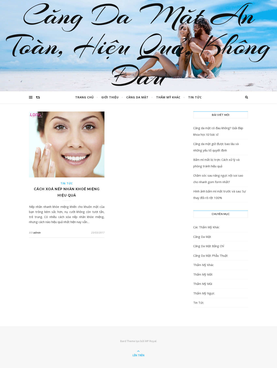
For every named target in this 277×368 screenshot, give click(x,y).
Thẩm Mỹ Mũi (202, 284)
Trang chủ (84, 97)
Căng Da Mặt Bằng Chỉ (208, 246)
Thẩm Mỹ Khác (168, 97)
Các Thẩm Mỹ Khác (206, 227)
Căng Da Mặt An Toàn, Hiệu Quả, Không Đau (138, 45)
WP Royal (150, 341)
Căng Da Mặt (137, 97)
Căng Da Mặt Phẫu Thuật (210, 255)
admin (37, 232)
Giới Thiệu (110, 97)
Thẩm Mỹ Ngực (204, 293)
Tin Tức (195, 97)
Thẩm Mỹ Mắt (203, 274)
